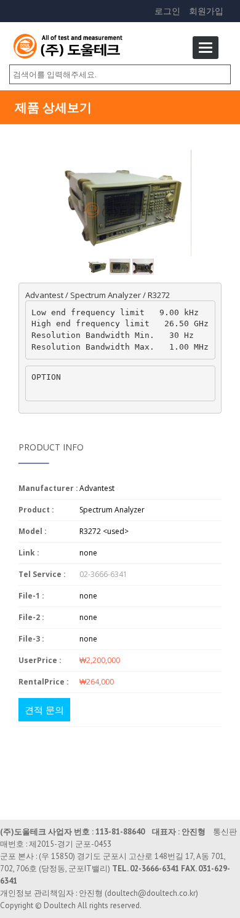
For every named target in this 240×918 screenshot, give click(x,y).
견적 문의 (44, 710)
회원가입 (206, 11)
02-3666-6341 (103, 574)
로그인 (167, 11)
